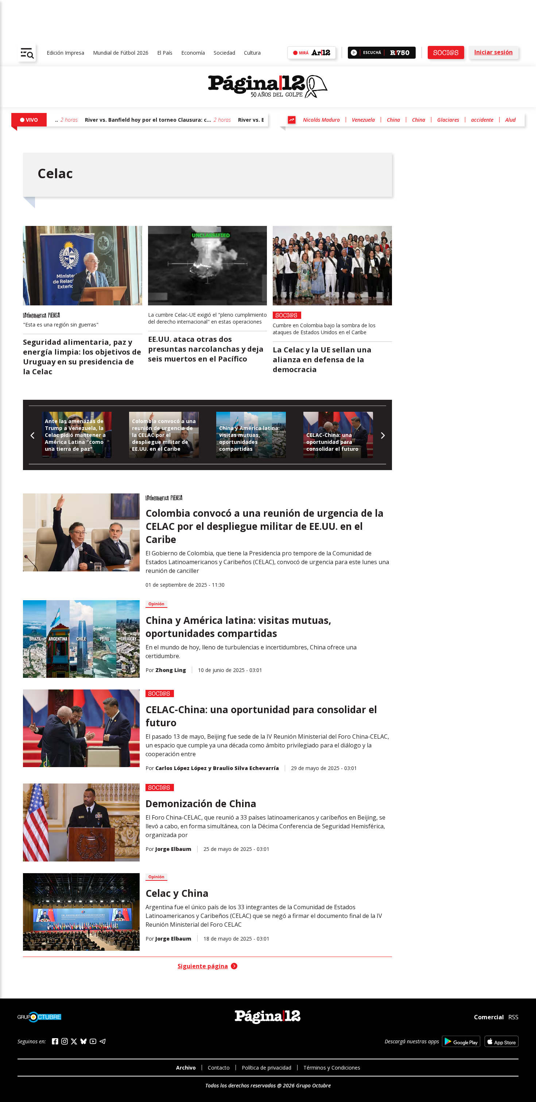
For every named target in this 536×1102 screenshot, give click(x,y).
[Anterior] (32, 435)
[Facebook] (55, 1041)
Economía (193, 52)
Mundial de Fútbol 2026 (120, 52)
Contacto (219, 1067)
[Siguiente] (382, 435)
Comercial (489, 1017)
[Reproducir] (354, 53)
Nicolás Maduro (321, 119)
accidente (482, 119)
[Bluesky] (83, 1041)
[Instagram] (64, 1041)
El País (164, 52)
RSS (513, 1017)
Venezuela (363, 119)
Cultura (252, 52)
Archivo (186, 1067)
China (393, 119)
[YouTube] (93, 1041)
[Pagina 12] (268, 86)
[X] (74, 1041)
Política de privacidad (266, 1067)
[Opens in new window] (461, 1041)
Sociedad (224, 52)
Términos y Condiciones (331, 1067)
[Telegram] (102, 1041)
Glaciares (448, 119)
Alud (510, 119)
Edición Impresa (65, 52)
